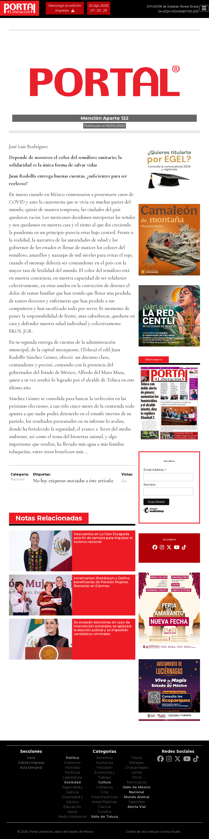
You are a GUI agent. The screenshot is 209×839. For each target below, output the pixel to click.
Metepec (136, 763)
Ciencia (104, 807)
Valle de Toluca (104, 817)
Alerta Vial (137, 807)
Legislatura (72, 777)
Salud (72, 812)
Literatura (104, 787)
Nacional (18, 479)
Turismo (104, 812)
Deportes (137, 802)
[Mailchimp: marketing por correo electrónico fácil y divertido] (153, 512)
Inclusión (104, 768)
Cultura (104, 782)
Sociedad (72, 782)
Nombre (149, 485)
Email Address (154, 470)
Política (72, 758)
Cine (104, 792)
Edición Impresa (31, 763)
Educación (72, 807)
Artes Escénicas (104, 797)
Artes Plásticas (104, 802)
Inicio (31, 758)
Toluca (136, 758)
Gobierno (72, 763)
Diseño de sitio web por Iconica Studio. (153, 831)
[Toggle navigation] (204, 8)
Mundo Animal (136, 797)
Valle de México (136, 787)
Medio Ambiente (72, 817)
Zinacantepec (137, 768)
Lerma (136, 772)
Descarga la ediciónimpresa (64, 8)
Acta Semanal (31, 768)
